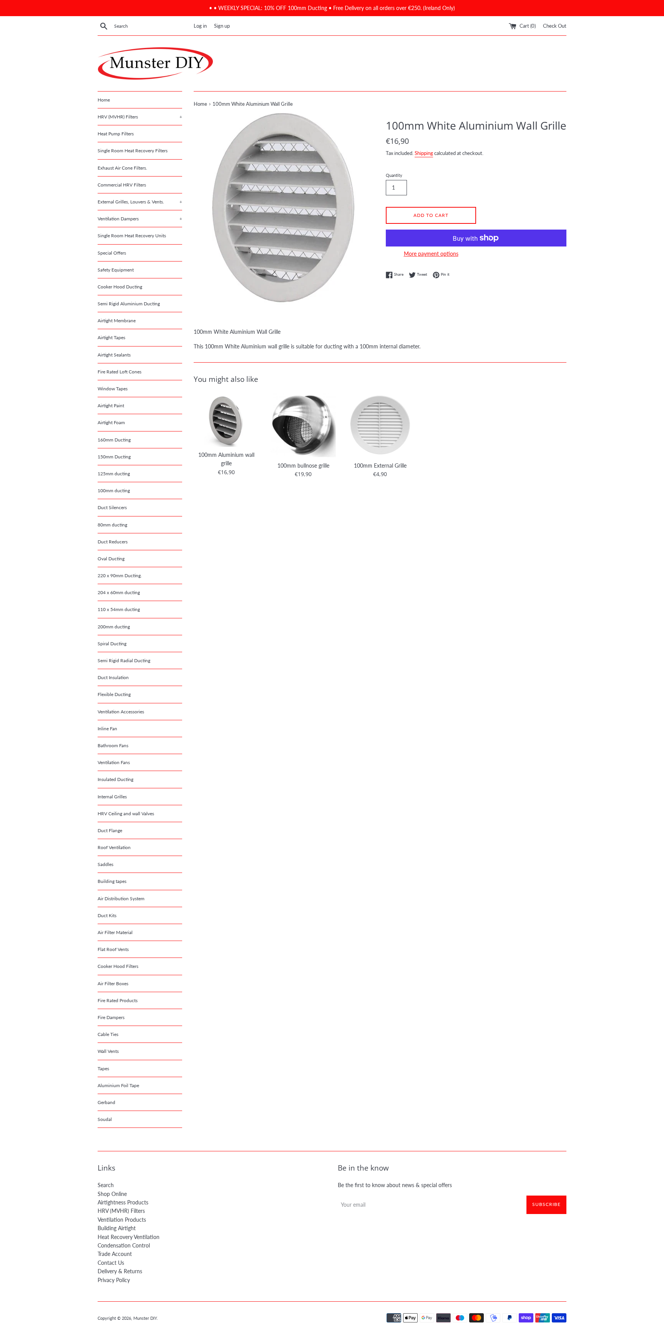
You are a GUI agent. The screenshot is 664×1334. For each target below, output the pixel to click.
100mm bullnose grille (303, 465)
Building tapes (112, 881)
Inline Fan (107, 728)
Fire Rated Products (118, 1000)
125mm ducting (114, 473)
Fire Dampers (111, 1017)
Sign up (222, 26)
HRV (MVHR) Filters (140, 117)
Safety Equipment (116, 270)
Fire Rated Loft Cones (119, 372)
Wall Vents (108, 1051)
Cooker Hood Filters (118, 966)
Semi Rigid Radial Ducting (124, 660)
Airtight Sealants (114, 355)
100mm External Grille (380, 465)
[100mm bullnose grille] (303, 425)
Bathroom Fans (113, 745)
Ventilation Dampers (140, 219)
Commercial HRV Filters (122, 185)
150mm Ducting (114, 457)
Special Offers (112, 253)
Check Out (554, 26)
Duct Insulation (113, 677)
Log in (200, 26)
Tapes (103, 1068)
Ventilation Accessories (121, 711)
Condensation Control (124, 1245)
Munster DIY (145, 1318)
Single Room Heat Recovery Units (132, 235)
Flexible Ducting (114, 694)
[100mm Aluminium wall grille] (226, 419)
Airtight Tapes (111, 337)
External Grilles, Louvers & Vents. (140, 202)
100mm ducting (114, 490)
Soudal (105, 1119)
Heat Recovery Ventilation (128, 1237)
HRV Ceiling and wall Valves (126, 813)
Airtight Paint (111, 405)
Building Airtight (117, 1228)
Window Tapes (113, 388)
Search (106, 1185)
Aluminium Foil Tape (118, 1085)
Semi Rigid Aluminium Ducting (129, 303)
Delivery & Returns (120, 1271)
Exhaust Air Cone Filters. (122, 168)
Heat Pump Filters (116, 134)
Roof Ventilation (114, 847)
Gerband (106, 1102)
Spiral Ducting (112, 643)
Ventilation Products (122, 1219)
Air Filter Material (115, 932)
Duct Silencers (112, 507)
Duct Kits (107, 915)
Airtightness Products (123, 1202)
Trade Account (115, 1254)
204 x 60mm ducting (119, 592)
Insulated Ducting (115, 779)
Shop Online (112, 1194)
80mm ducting (112, 525)
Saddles (105, 864)
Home (104, 100)
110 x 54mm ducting (119, 609)
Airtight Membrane (117, 320)
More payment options (431, 253)
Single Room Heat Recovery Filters (133, 150)
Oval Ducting (111, 558)
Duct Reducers (113, 542)
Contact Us (111, 1262)
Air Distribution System (121, 898)
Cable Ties (108, 1034)
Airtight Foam (111, 422)
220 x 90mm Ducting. (120, 575)
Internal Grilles (112, 796)
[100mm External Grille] (380, 425)
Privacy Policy (114, 1280)
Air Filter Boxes (113, 983)
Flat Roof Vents (113, 949)
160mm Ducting (114, 440)
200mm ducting (114, 627)
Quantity (394, 175)
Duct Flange (110, 830)
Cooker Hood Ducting (120, 287)
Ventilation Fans (114, 762)
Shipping (424, 153)
